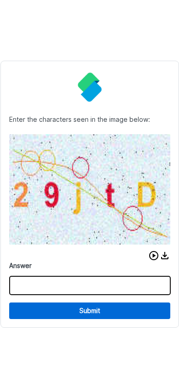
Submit (89, 310)
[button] (153, 255)
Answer (20, 265)
